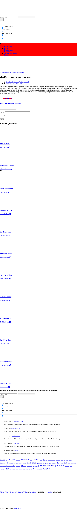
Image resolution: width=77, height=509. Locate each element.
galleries (40, 463)
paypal (35, 466)
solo (17, 469)
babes (36, 459)
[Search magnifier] (2, 19)
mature (18, 466)
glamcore (54, 463)
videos (46, 468)
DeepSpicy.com (18, 421)
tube (35, 469)
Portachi (49, 492)
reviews (17, 72)
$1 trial (2, 460)
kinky (1, 466)
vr (51, 469)
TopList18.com (4, 322)
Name (2, 112)
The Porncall (4, 147)
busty (49, 460)
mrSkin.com (16, 436)
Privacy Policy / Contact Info (8, 492)
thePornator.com (7, 98)
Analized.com (16, 443)
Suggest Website (23, 492)
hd (65, 462)
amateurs (25, 459)
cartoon (58, 460)
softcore (12, 469)
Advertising (32, 492)
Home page (8, 46)
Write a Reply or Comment (10, 103)
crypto (66, 460)
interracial (73, 463)
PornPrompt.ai (15, 428)
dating (70, 460)
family (20, 463)
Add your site (9, 50)
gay (50, 463)
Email (2, 116)
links (13, 72)
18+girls (11, 460)
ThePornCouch (4, 257)
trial (30, 469)
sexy (7, 468)
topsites (22, 72)
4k (6, 460)
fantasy (24, 463)
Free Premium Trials (11, 53)
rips (71, 466)
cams (53, 460)
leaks (4, 466)
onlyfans (29, 466)
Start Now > (17, 508)
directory (7, 72)
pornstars (50, 466)
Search (7, 55)
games (46, 463)
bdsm (41, 460)
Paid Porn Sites (4, 365)
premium (59, 465)
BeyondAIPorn (4, 214)
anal (31, 460)
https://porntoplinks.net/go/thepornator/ (17, 82)
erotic (16, 463)
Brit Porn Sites (4, 343)
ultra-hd (39, 469)
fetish (29, 463)
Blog (6, 48)
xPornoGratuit (4, 300)
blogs (45, 460)
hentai (69, 463)
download (10, 463)
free (11, 72)
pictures (42, 465)
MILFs (23, 466)
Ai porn (2, 72)
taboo (20, 469)
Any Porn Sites (4, 278)
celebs (62, 460)
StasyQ (17, 450)
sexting (2, 469)
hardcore (60, 463)
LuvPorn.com (4, 235)
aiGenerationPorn (5, 169)
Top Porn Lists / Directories (14, 83)
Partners (8, 52)
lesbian (8, 466)
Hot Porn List (4, 387)
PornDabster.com (5, 192)
